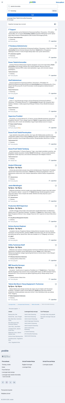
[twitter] (10, 382)
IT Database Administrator (17, 46)
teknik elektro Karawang (30, 323)
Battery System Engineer (17, 226)
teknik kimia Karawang (30, 316)
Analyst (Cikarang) (14, 165)
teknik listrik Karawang (30, 336)
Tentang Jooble (6, 364)
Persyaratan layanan (6, 390)
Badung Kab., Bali (12, 314)
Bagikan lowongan (27, 364)
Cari (32, 15)
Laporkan (54, 41)
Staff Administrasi (14, 80)
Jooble (11, 399)
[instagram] (6, 382)
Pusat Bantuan (6, 369)
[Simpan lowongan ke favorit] (56, 29)
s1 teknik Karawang (29, 331)
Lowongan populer (48, 364)
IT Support (12, 29)
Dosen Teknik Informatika (17, 62)
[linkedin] (14, 382)
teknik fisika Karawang (30, 314)
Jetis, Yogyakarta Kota (14, 342)
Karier (3, 367)
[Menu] (2, 2)
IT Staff (11, 98)
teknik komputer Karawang (31, 325)
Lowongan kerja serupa (8, 372)
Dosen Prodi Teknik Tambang (18, 149)
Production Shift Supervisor (18, 206)
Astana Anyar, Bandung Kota (15, 336)
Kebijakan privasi (5, 393)
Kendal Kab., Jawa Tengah (15, 316)
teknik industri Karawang (30, 319)
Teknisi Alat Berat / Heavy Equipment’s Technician (26, 284)
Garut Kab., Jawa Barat (14, 326)
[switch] (55, 24)
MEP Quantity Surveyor (16, 265)
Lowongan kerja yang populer (48, 314)
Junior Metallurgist (15, 185)
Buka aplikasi (60, 2)
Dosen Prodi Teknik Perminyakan (19, 132)
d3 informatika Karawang (30, 333)
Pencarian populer (13, 308)
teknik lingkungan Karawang (31, 321)
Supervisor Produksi (15, 116)
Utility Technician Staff (16, 245)
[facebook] (2, 382)
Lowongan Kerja (26, 367)
